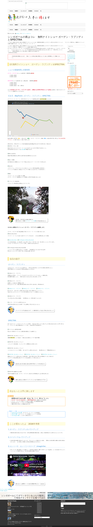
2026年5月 (72, 69)
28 (73, 58)
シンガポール (28, 33)
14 (73, 55)
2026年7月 (72, 66)
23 (68, 58)
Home (11, 11)
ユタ (71, 511)
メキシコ (68, 511)
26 (71, 58)
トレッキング (23, 11)
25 (70, 58)
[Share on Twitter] (2, 490)
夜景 (9, 489)
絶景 (68, 513)
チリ (79, 510)
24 (69, 58)
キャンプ (76, 510)
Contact (36, 11)
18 (70, 57)
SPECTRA (14, 414)
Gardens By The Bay (16, 412)
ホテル (65, 511)
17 (69, 57)
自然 (70, 513)
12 (71, 55)
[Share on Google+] (3, 490)
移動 (64, 513)
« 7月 (68, 61)
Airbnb (62, 510)
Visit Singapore (15, 415)
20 (72, 57)
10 (69, 55)
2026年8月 (72, 65)
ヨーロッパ (75, 511)
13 (72, 55)
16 (68, 57)
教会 (63, 513)
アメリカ (68, 510)
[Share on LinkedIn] (5, 490)
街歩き (72, 513)
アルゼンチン (72, 510)
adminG (18, 33)
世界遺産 (78, 511)
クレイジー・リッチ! (30, 220)
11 (70, 55)
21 (73, 57)
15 (74, 55)
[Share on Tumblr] (6, 490)
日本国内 (30, 11)
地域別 (16, 11)
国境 (81, 511)
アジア (23, 33)
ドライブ (62, 511)
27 (72, 58)
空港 (66, 513)
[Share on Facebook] (0, 490)
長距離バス (76, 513)
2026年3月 (72, 72)
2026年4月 (72, 70)
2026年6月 (72, 68)
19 (71, 57)
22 (74, 57)
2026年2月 (72, 73)
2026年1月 (72, 75)
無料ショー (12, 489)
